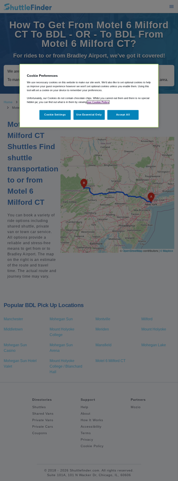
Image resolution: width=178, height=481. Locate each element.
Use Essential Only (89, 114)
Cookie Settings (55, 114)
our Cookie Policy (98, 102)
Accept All (123, 114)
